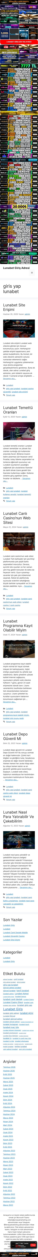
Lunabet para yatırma (28, 1030)
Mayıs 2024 (8, 1118)
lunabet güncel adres (12, 1019)
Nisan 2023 (8, 1165)
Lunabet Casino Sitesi (13, 1002)
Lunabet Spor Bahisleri (10, 1036)
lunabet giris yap (24, 1005)
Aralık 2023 (8, 1136)
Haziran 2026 (9, 1071)
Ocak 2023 (7, 1176)
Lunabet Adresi (21, 993)
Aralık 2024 (8, 1092)
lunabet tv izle (8, 1041)
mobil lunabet (8, 1047)
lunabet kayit (24, 1024)
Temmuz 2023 (9, 1154)
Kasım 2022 (8, 1183)
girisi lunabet (21, 982)
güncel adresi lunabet (12, 988)
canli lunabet (18, 979)
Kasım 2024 (8, 1096)
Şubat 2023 (8, 1172)
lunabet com (28, 1002)
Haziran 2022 (9, 1201)
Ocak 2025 (7, 1089)
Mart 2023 (7, 1169)
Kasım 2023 (8, 1140)
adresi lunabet (8, 979)
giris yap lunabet (13, 389)
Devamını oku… (9, 379)
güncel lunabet (9, 991)
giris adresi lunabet (9, 982)
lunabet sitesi (22, 1033)
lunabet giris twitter (9, 1005)
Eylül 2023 (7, 1147)
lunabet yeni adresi (8, 1044)
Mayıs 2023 (8, 1161)
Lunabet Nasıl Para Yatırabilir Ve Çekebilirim (18, 816)
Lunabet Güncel (9, 1016)
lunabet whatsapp (22, 1041)
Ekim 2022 (7, 1187)
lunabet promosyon (10, 1033)
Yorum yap (10, 395)
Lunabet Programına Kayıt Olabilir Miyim (18, 625)
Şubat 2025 (8, 1085)
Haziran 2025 (9, 1078)
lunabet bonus (20, 996)
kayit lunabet (23, 990)
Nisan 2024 (8, 1122)
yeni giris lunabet (25, 1049)
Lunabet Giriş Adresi (16, 268)
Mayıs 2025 (8, 1082)
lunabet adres (8, 994)
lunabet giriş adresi (11, 1013)
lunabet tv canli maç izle (22, 1038)
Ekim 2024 (7, 1100)
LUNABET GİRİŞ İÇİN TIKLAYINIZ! (19, 42)
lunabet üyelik (28, 1044)
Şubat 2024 (8, 1129)
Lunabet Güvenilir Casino (13, 936)
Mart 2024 (7, 1125)
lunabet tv (7, 1038)
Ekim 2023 (7, 1143)
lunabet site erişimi (20, 392)
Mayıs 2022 (8, 1205)
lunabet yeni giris (19, 1044)
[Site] (19, 70)
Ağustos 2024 (9, 1107)
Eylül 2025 (7, 1074)
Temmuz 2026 (9, 1067)
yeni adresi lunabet (10, 1049)
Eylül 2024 (7, 1103)
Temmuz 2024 (9, 1111)
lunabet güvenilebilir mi (27, 1022)
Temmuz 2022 (9, 1198)
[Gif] (19, 113)
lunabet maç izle (11, 1027)
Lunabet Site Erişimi (14, 307)
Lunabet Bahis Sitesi (8, 996)
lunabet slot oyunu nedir (13, 718)
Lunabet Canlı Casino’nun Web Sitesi (17, 518)
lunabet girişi (26, 1013)
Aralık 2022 (8, 1180)
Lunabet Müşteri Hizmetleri (12, 1030)
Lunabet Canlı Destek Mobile (15, 933)
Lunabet (9, 385)
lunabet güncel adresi (11, 1022)
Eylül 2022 (7, 1191)
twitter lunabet (21, 1046)
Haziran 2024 (9, 1114)
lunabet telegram (23, 1036)
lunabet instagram (10, 1024)
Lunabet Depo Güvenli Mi (15, 736)
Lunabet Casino (28, 999)
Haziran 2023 (9, 1158)
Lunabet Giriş (9, 925)
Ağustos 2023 (9, 1151)
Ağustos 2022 (9, 1194)
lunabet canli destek (12, 999)
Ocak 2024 (7, 1132)
